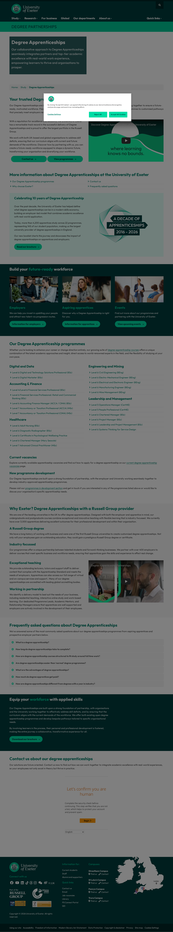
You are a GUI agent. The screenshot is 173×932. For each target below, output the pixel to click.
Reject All (98, 114)
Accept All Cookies (118, 114)
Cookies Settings (54, 114)
